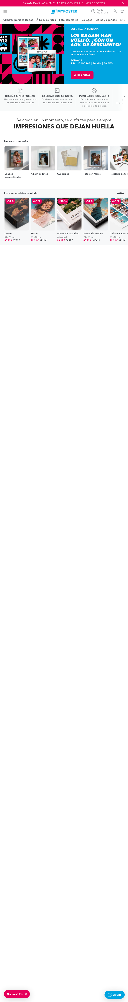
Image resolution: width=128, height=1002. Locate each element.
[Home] (64, 11)
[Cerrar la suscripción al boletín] (26, 994)
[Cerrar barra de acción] (123, 3)
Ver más (120, 192)
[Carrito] (122, 11)
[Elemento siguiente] (123, 20)
